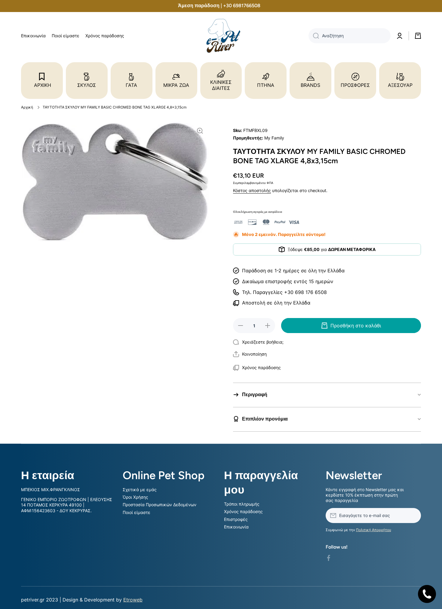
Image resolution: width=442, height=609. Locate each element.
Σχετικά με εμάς (140, 489)
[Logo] (221, 36)
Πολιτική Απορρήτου (373, 530)
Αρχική (27, 107)
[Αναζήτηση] (313, 35)
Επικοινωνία (236, 526)
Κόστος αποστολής (252, 190)
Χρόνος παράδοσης (243, 511)
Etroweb (133, 600)
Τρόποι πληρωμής (241, 503)
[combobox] (349, 35)
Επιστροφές (236, 519)
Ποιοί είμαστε (136, 512)
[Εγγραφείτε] (413, 515)
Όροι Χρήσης (135, 497)
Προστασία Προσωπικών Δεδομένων (159, 504)
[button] (250, 354)
